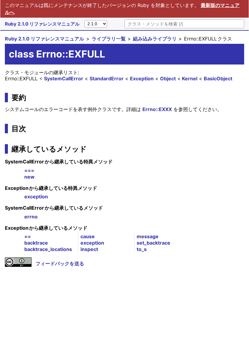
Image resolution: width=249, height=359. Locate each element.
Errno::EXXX (157, 109)
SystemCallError (63, 78)
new (29, 177)
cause (87, 236)
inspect (89, 249)
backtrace (36, 243)
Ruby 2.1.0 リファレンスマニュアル (42, 24)
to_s (142, 249)
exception (36, 196)
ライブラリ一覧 (109, 39)
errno (31, 217)
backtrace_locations (48, 249)
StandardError (107, 78)
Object (168, 78)
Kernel (189, 78)
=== (29, 170)
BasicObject (218, 78)
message (148, 236)
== (27, 236)
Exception (142, 78)
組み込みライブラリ (155, 39)
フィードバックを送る (60, 263)
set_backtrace (153, 243)
